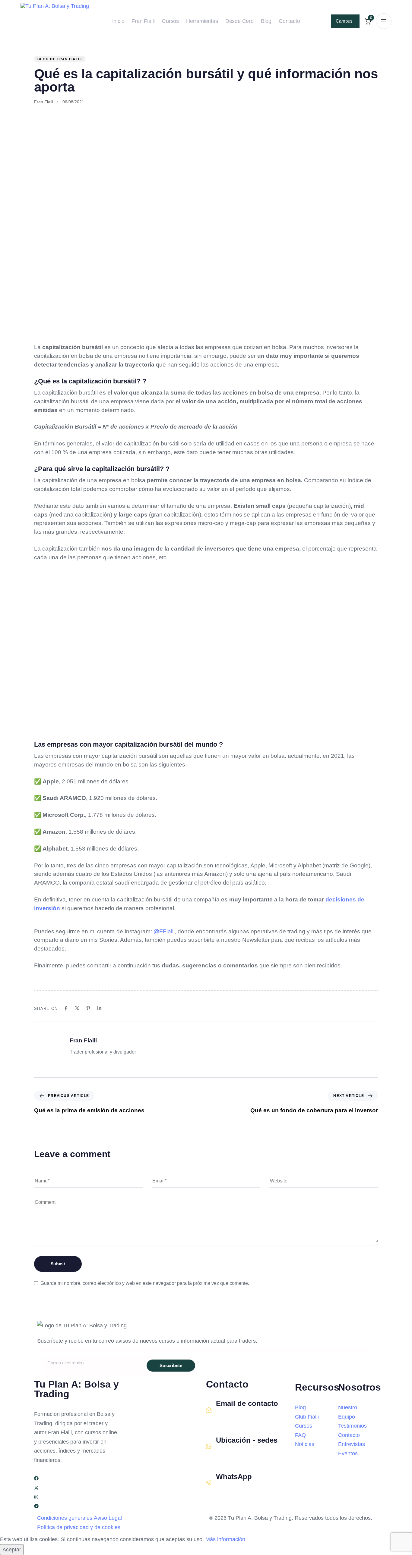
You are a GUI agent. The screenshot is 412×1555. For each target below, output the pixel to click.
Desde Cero (239, 21)
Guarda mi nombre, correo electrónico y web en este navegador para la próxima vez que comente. (144, 1283)
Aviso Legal (108, 1518)
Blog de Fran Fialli (59, 59)
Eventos (348, 1453)
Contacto (289, 21)
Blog (266, 21)
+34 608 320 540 (234, 1490)
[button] (383, 21)
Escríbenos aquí (233, 1416)
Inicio (118, 21)
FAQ (300, 1435)
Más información (225, 1539)
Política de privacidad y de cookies (78, 1527)
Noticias (304, 1444)
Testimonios (352, 1426)
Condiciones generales (64, 1518)
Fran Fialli (143, 21)
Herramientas (202, 21)
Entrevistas (351, 1444)
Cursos (170, 21)
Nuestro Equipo (347, 1412)
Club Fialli (307, 1417)
